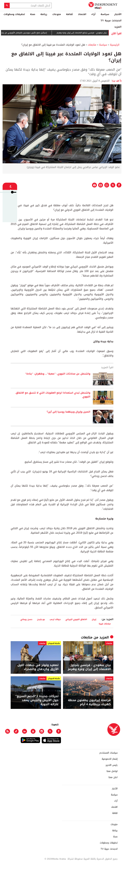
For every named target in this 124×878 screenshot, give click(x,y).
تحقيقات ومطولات (14, 14)
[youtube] (33, 731)
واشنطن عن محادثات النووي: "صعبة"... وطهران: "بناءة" (57, 374)
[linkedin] (24, 731)
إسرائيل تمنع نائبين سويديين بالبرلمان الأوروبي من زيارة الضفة (31, 33)
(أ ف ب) (116, 80)
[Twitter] (50, 731)
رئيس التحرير (112, 765)
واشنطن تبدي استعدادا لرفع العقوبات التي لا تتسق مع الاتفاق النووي (53, 395)
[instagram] (41, 731)
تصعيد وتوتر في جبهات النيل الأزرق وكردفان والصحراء (37, 667)
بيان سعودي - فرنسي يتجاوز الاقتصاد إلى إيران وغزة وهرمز (92, 33)
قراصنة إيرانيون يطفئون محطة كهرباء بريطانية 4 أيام (89, 702)
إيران (94, 619)
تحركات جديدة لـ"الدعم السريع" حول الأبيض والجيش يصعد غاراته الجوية (36, 700)
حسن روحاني (26, 619)
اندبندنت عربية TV (111, 20)
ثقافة (69, 14)
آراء (93, 14)
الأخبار (117, 14)
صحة (32, 14)
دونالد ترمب (55, 619)
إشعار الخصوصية (110, 759)
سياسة (105, 14)
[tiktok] (16, 731)
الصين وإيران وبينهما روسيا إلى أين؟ (68, 412)
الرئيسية (114, 44)
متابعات (92, 44)
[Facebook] (58, 731)
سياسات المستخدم (108, 753)
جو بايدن (41, 619)
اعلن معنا (113, 777)
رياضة (43, 14)
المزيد (117, 27)
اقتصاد (82, 14)
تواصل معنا (112, 771)
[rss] (7, 731)
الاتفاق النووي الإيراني (76, 619)
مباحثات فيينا (105, 623)
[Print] (94, 185)
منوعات (56, 14)
